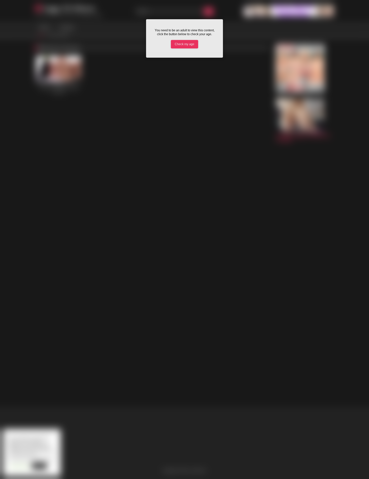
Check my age (184, 44)
